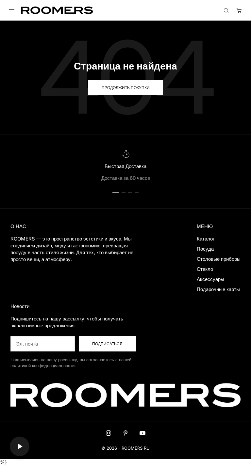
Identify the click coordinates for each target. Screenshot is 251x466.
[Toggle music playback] (19, 446)
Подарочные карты (218, 289)
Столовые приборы (219, 259)
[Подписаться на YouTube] (142, 433)
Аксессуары (210, 279)
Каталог (205, 239)
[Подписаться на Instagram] (108, 433)
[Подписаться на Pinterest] (125, 433)
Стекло (205, 269)
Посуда (205, 249)
